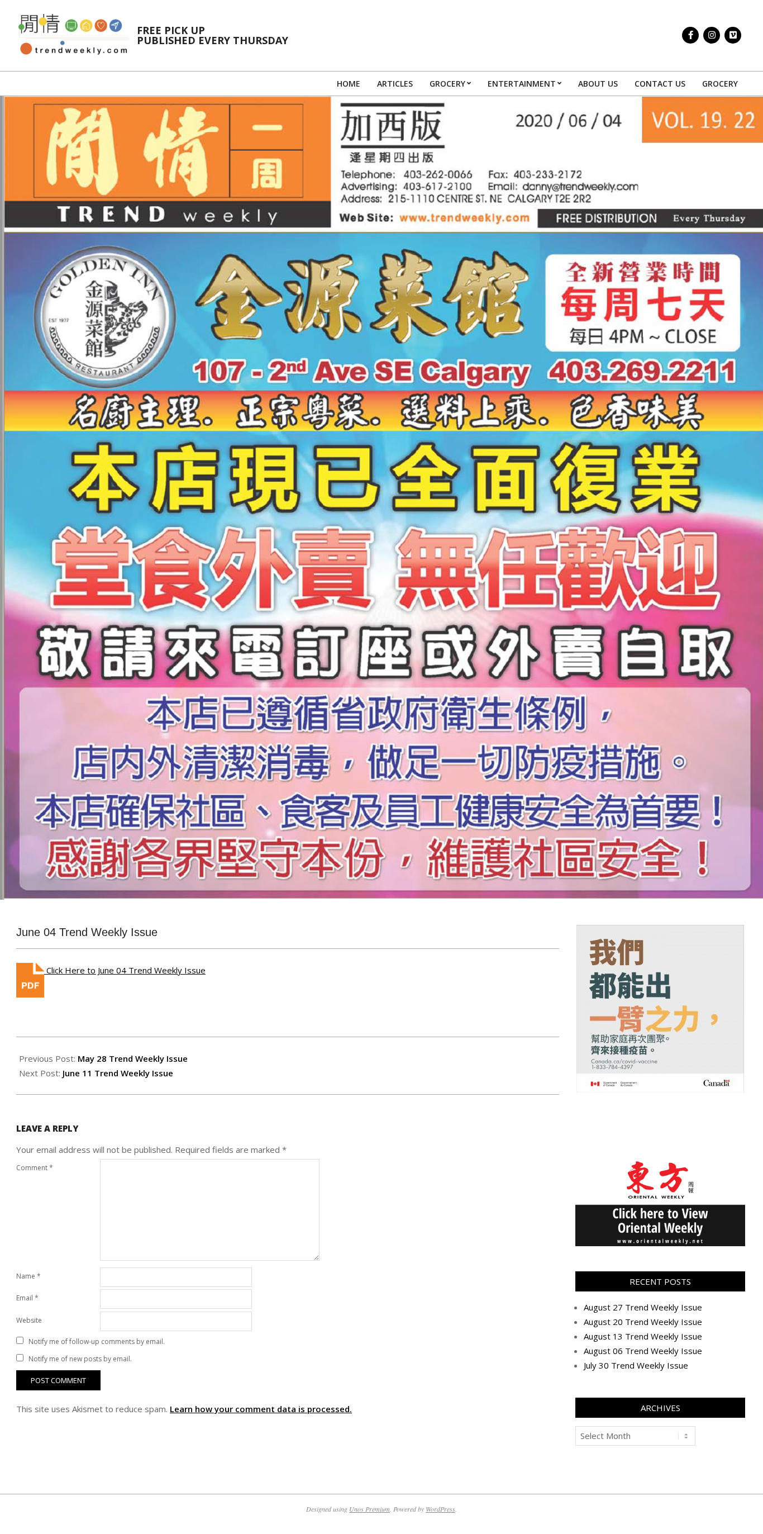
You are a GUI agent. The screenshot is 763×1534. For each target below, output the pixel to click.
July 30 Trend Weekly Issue (636, 1365)
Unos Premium (369, 1508)
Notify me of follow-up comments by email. (96, 1341)
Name (28, 1276)
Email (27, 1298)
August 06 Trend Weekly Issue (643, 1350)
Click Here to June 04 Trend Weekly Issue (125, 970)
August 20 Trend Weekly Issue (643, 1321)
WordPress (440, 1508)
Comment (34, 1167)
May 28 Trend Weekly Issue (133, 1058)
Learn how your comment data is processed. (261, 1408)
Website (29, 1320)
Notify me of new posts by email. (80, 1359)
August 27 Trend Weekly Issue (643, 1307)
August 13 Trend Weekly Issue (643, 1336)
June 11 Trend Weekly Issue (118, 1073)
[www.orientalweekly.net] (660, 1164)
